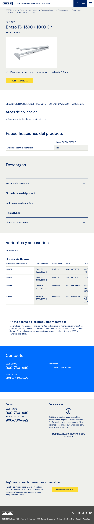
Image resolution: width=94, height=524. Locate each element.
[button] (72, 513)
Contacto (11, 404)
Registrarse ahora (65, 489)
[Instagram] (83, 512)
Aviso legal (86, 519)
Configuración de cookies (65, 519)
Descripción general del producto (26, 104)
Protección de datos (48, 519)
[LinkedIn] (79, 512)
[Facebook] (86, 512)
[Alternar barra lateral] (83, 3)
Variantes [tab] (12, 250)
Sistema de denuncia (28, 519)
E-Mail (23, 334)
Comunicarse (56, 404)
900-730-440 (17, 368)
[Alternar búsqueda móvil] (76, 3)
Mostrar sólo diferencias (19, 259)
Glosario (79, 519)
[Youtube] (90, 512)
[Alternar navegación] (90, 3)
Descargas (78, 104)
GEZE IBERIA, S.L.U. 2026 (10, 519)
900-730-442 (17, 378)
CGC (38, 519)
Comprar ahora (19, 81)
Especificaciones (59, 104)
